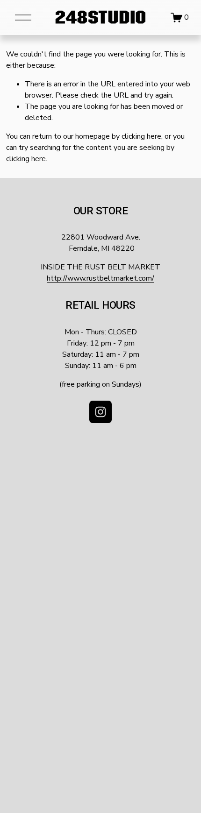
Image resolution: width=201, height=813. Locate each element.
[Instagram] (100, 412)
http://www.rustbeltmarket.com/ (100, 278)
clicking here (141, 136)
